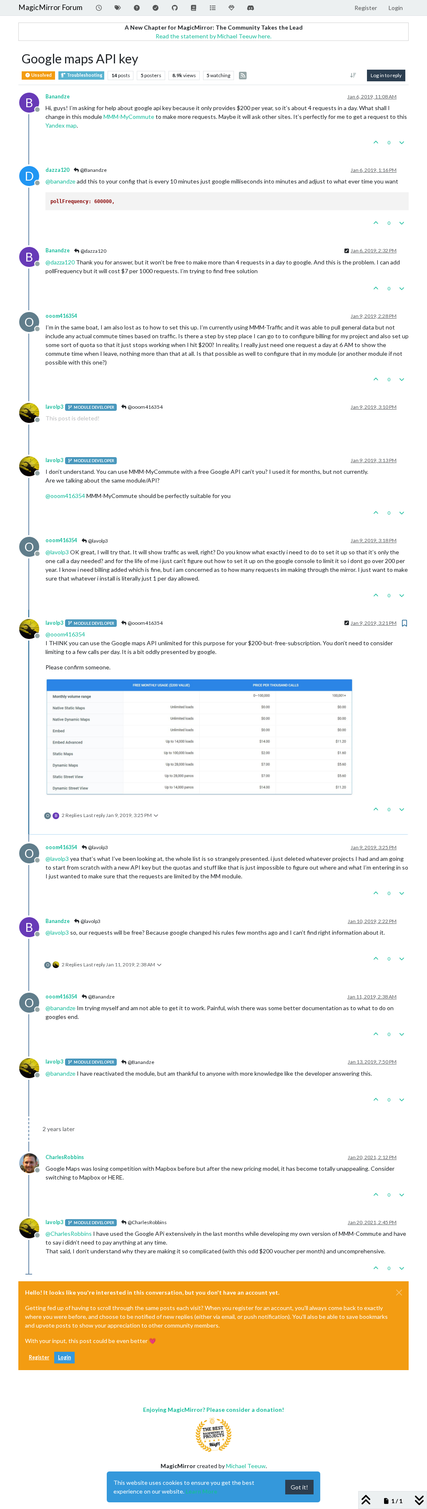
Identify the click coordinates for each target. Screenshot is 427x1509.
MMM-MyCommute (128, 116)
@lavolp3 (97, 541)
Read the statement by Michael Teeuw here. (213, 36)
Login (64, 1357)
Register (39, 1357)
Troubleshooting (84, 75)
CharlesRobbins (64, 1157)
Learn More (201, 1491)
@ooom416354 (145, 407)
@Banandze (93, 170)
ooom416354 (61, 316)
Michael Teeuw (246, 1465)
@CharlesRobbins (147, 1222)
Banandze (57, 96)
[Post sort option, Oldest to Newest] (353, 75)
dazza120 (57, 170)
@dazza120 (93, 251)
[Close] (399, 1292)
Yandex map (61, 125)
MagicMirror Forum (50, 7)
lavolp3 (54, 407)
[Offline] (32, 412)
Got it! (299, 1487)
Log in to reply (386, 75)
